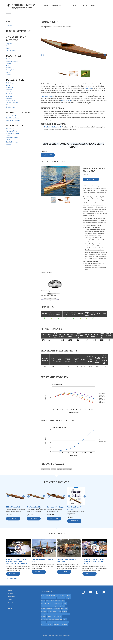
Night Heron (10, 83)
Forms (42, 624)
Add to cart (48, 155)
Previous (42, 55)
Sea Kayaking (65, 622)
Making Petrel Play (45, 614)
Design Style (15, 79)
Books (48, 622)
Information (56, 5)
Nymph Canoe (10, 100)
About (93, 5)
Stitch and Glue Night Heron (60, 624)
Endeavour (9, 98)
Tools (59, 611)
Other (8, 105)
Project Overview (56, 622)
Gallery (84, 5)
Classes (43, 598)
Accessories (10, 129)
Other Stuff (14, 125)
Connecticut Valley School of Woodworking (51, 619)
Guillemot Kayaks (23, 5)
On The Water (49, 624)
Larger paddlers (66, 100)
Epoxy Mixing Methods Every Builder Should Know (93, 561)
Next (105, 55)
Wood (64, 619)
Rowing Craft (10, 70)
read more (12, 573)
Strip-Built (43, 622)
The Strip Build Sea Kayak (52, 127)
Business (64, 611)
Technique (66, 614)
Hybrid (8, 48)
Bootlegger (9, 87)
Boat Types (13, 55)
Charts (8, 135)
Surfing (8, 74)
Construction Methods (16, 39)
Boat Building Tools (12, 142)
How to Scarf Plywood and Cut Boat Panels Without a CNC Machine (17, 561)
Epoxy (65, 603)
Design (43, 600)
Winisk (8, 85)
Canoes (8, 63)
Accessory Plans (11, 131)
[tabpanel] (74, 49)
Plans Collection (18, 112)
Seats (8, 140)
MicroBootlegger (58, 603)
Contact (10, 603)
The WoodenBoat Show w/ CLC (42, 560)
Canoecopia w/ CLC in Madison (67, 560)
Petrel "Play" (57, 608)
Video (42, 595)
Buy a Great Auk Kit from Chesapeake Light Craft (73, 145)
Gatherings (43, 611)
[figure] (74, 397)
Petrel (47, 600)
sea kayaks (88, 88)
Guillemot (9, 92)
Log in (10, 608)
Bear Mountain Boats (12, 118)
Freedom (9, 89)
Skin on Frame (10, 50)
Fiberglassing (61, 606)
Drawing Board (10, 107)
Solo (49, 469)
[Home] (8, 5)
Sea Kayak (43, 469)
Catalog (45, 5)
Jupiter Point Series (12, 103)
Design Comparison (19, 31)
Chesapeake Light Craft (46, 608)
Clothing (8, 144)
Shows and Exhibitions (57, 614)
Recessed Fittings (12, 138)
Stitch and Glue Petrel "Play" (57, 600)
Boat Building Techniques (52, 595)
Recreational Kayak (12, 61)
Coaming (43, 616)
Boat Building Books (12, 133)
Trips (54, 616)
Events (75, 5)
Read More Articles (12, 578)
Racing (8, 72)
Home (10, 590)
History (54, 606)
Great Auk (59, 469)
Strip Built (53, 469)
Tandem (8, 68)
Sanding (59, 616)
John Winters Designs (13, 120)
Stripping (68, 598)
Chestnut (9, 94)
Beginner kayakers (46, 96)
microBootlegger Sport (46, 603)
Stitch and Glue (10, 46)
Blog (66, 5)
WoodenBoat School (46, 606)
